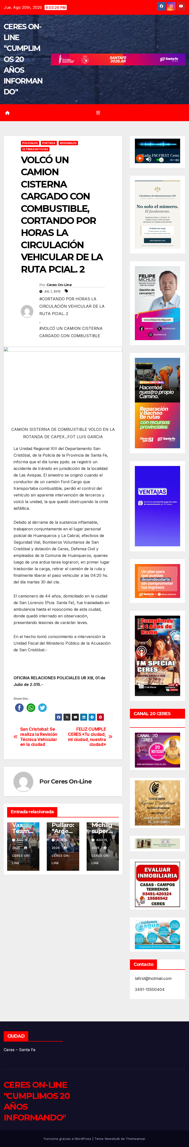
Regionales (68, 143)
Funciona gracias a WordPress (68, 1139)
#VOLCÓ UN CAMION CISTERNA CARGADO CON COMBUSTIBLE (71, 332)
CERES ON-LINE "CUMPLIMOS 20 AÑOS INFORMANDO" (23, 59)
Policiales (30, 143)
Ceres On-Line (59, 285)
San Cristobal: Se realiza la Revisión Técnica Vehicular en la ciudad (38, 737)
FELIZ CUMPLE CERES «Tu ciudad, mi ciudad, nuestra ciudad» (87, 737)
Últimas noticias (35, 149)
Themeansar (135, 1139)
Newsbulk (112, 1139)
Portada (48, 143)
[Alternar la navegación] (98, 113)
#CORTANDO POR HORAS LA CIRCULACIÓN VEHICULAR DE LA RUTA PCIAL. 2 (72, 306)
